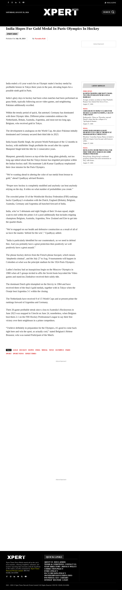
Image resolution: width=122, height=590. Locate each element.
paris (67, 350)
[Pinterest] (79, 39)
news (51, 350)
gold (15, 350)
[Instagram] (12, 2)
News (85, 109)
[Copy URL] (106, 39)
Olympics (59, 350)
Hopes (31, 350)
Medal (45, 350)
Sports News (12, 34)
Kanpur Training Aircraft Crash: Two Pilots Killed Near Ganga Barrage (97, 95)
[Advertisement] (61, 419)
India (37, 350)
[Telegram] (99, 39)
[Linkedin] (16, 2)
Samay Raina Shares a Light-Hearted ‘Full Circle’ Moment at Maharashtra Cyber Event (97, 132)
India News (87, 91)
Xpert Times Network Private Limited (22, 570)
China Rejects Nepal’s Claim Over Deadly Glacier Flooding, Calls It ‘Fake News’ (98, 113)
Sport (8, 353)
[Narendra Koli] (30, 38)
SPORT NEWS (18, 353)
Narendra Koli (40, 38)
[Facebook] (8, 2)
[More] (113, 39)
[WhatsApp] (85, 39)
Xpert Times (30, 353)
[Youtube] (23, 2)
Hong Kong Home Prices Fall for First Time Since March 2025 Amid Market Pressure (97, 152)
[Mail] (18, 577)
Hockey (23, 350)
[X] (19, 2)
